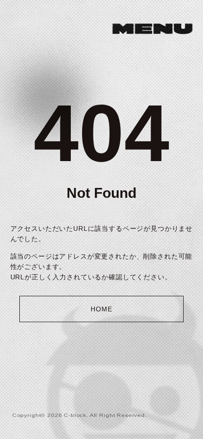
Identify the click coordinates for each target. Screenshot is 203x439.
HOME (101, 309)
